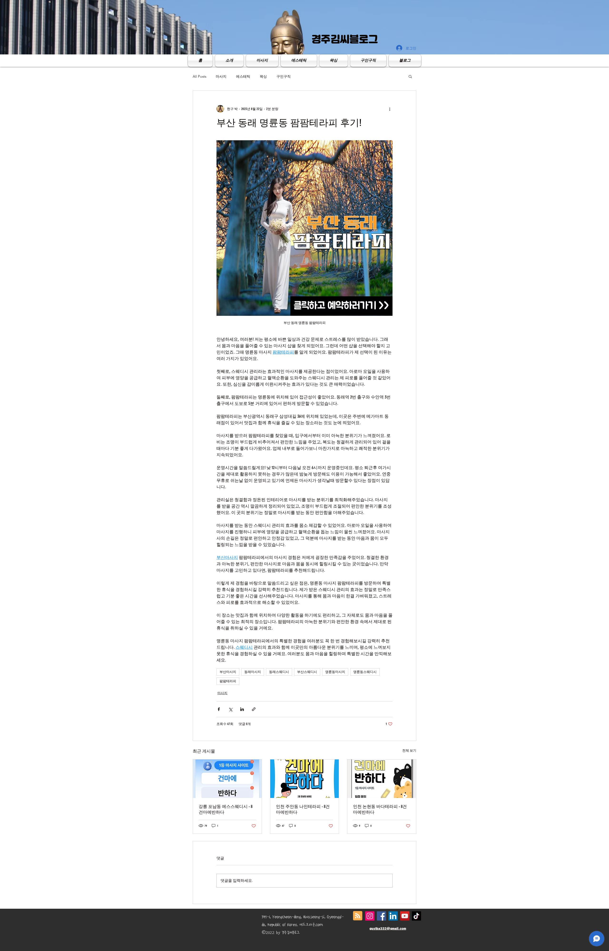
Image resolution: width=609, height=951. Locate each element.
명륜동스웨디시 (365, 672)
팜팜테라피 (228, 681)
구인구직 (283, 76)
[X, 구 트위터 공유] (230, 709)
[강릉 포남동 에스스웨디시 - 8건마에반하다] (227, 778)
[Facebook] (381, 916)
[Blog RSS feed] (357, 916)
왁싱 (263, 76)
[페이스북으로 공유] (218, 709)
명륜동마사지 (335, 672)
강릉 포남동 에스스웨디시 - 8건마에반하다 (225, 809)
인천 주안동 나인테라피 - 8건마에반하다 (303, 809)
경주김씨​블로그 (344, 39)
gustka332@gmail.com (387, 928)
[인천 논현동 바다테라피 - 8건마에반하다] (381, 778)
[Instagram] (369, 916)
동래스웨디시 (279, 672)
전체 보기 (409, 751)
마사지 (221, 76)
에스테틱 (243, 76)
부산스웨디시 (307, 672)
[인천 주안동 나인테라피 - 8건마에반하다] (304, 778)
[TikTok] (416, 916)
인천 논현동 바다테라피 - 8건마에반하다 (380, 809)
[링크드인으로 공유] (242, 709)
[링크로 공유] (253, 709)
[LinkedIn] (393, 916)
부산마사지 (228, 672)
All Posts (199, 76)
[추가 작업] (390, 109)
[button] (410, 76)
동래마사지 (252, 672)
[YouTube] (404, 916)
